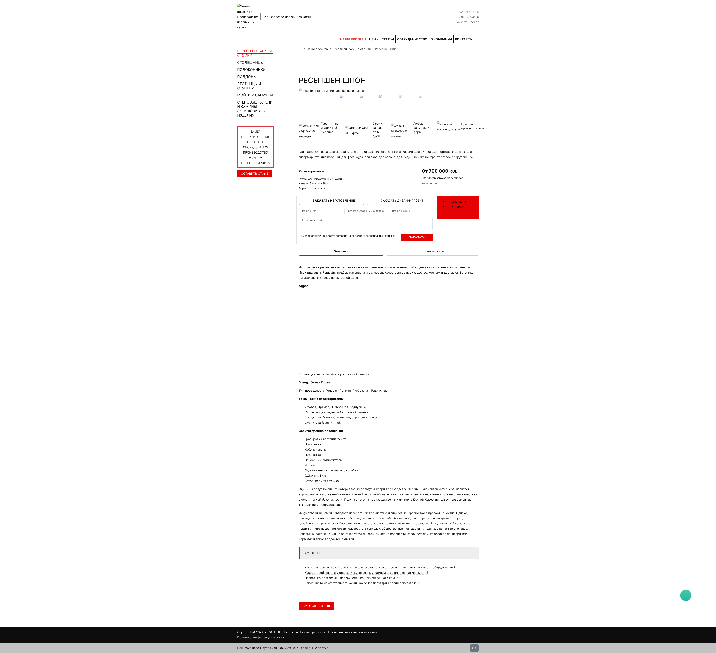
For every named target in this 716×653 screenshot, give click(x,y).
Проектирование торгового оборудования (255, 142)
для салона (387, 157)
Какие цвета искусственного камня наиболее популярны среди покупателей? (362, 583)
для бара (321, 152)
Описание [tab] (341, 251)
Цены (373, 39)
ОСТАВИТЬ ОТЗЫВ (254, 173)
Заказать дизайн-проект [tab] (402, 200)
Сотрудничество (412, 39)
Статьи (387, 39)
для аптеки (359, 152)
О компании (441, 39)
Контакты (463, 39)
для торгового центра (448, 152)
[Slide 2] (388, 95)
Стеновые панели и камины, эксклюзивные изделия (255, 108)
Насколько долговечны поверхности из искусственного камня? (352, 578)
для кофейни (330, 157)
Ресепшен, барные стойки (255, 53)
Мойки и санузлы (255, 95)
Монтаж (255, 158)
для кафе (306, 152)
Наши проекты (353, 39)
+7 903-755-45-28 (467, 11)
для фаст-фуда (352, 157)
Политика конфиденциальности (260, 637)
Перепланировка (255, 163)
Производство (255, 152)
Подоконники (251, 69)
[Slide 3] (408, 95)
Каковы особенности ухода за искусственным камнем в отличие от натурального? (366, 572)
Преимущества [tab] (432, 251)
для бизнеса (377, 152)
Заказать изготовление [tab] (334, 200)
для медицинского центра (416, 157)
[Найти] (477, 39)
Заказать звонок (467, 22)
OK (474, 648)
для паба (371, 157)
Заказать (417, 237)
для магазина (339, 152)
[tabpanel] (366, 224)
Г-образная (317, 188)
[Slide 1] (369, 95)
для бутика (422, 152)
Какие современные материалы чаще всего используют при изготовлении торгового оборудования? (380, 567)
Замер (255, 131)
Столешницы (250, 62)
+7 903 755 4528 (468, 16)
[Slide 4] (428, 95)
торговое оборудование (455, 157)
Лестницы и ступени (249, 86)
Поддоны (246, 76)
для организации (400, 152)
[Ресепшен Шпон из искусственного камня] (389, 90)
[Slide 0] (349, 95)
